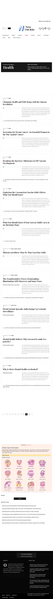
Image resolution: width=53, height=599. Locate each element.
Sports (39, 35)
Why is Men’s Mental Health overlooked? (20, 369)
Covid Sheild (26, 211)
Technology (46, 35)
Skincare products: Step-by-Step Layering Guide (24, 252)
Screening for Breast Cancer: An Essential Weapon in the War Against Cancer (26, 133)
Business (20, 35)
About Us (8, 595)
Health (26, 35)
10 (29, 414)
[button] (3, 28)
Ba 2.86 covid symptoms (10, 327)
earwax (14, 241)
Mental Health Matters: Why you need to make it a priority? (24, 340)
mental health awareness (10, 357)
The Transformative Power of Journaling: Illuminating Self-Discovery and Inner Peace (22, 280)
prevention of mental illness (42, 357)
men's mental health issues (10, 385)
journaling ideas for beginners (37, 297)
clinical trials (7, 179)
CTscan (6, 241)
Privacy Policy (5, 597)
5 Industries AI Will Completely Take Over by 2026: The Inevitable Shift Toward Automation (21, 508)
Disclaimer (12, 597)
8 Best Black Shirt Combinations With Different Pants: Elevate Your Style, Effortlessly (20, 511)
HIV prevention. (31, 179)
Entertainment (5, 35)
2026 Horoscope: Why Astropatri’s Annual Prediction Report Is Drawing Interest (19, 505)
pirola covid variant (24, 327)
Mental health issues (33, 357)
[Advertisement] (27, 10)
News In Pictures (16, 37)
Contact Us (14, 595)
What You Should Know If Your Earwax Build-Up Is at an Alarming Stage (26, 223)
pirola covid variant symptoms (35, 327)
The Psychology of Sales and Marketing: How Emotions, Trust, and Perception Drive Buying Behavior (23, 514)
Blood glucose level (9, 120)
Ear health (10, 241)
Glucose (15, 120)
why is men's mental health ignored (35, 385)
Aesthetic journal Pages (10, 297)
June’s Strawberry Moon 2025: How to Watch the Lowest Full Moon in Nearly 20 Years (20, 517)
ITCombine (42, 595)
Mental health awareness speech (22, 357)
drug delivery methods (14, 179)
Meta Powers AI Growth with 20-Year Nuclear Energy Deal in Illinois (16, 520)
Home (3, 595)
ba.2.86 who (17, 327)
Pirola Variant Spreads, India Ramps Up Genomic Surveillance (24, 310)
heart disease (27, 120)
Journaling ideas (27, 297)
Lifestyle (33, 35)
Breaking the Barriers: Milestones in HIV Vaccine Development (24, 162)
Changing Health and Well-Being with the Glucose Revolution (25, 103)
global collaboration (24, 179)
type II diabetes (34, 120)
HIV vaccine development (40, 179)
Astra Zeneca (7, 211)
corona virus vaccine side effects (17, 211)
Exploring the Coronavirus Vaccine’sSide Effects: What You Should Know (24, 193)
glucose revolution (21, 120)
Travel (3, 37)
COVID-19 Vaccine (33, 211)
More (9, 37)
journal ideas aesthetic (19, 297)
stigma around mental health (22, 385)
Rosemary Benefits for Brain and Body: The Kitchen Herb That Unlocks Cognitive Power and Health (23, 523)
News (15, 305)
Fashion (13, 35)
